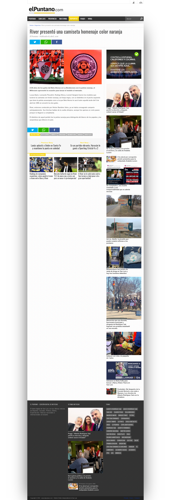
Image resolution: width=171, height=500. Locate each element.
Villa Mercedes (129, 412)
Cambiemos (110, 450)
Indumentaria (71, 135)
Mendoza (118, 453)
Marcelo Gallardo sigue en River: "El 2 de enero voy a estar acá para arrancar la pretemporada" (65, 176)
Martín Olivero (125, 431)
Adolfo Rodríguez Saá (130, 409)
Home (32, 25)
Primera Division (112, 444)
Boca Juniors (111, 440)
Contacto (137, 498)
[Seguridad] (123, 78)
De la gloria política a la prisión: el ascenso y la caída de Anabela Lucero (118, 150)
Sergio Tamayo (111, 422)
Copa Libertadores (127, 425)
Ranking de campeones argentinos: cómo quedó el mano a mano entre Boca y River (41, 176)
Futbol (132, 415)
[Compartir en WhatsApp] (46, 44)
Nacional (63, 18)
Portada (32, 18)
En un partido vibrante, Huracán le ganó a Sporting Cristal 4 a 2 (85, 147)
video (108, 425)
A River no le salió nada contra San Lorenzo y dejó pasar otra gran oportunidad (89, 176)
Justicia (129, 440)
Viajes (82, 18)
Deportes (74, 18)
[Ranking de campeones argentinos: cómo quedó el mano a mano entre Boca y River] (41, 172)
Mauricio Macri (111, 415)
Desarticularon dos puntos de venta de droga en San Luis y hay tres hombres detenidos (117, 271)
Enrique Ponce (122, 415)
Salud (136, 440)
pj (136, 447)
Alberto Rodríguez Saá (114, 409)
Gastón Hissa (111, 434)
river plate (88, 135)
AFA (112, 453)
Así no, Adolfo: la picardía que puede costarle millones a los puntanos (117, 241)
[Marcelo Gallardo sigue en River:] (65, 172)
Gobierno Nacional (112, 431)
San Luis (42, 18)
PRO (108, 453)
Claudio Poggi (118, 412)
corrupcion (121, 440)
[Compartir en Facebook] (57, 44)
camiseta (54, 135)
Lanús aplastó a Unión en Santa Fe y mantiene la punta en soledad (46, 147)
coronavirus (125, 418)
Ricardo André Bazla (113, 437)
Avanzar (131, 447)
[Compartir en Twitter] (35, 44)
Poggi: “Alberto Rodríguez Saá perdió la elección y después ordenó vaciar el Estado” (117, 110)
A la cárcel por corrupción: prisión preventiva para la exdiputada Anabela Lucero (127, 159)
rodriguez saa (111, 428)
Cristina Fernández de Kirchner (117, 447)
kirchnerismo (126, 437)
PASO (128, 434)
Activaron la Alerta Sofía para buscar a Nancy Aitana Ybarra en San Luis (118, 383)
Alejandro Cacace (121, 450)
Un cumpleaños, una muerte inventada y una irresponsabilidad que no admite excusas (118, 188)
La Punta (121, 422)
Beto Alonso (45, 135)
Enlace (131, 498)
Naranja (80, 135)
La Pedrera (115, 425)
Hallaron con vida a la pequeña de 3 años (117, 357)
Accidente (132, 450)
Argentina (122, 444)
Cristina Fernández (113, 418)
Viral (90, 18)
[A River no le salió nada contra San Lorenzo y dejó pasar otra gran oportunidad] (90, 172)
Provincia (52, 18)
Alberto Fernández (124, 428)
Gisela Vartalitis (131, 422)
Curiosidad (62, 135)
